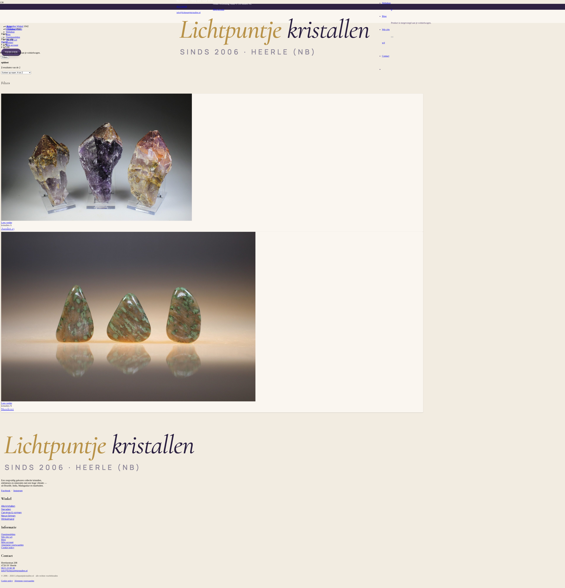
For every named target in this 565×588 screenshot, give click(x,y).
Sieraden (6, 509)
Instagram (18, 490)
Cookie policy (7, 547)
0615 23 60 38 (8, 568)
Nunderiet (7, 409)
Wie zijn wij (6, 537)
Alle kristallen (8, 506)
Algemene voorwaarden (12, 545)
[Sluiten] (1, 56)
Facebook (5, 490)
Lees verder (6, 222)
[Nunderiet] (128, 400)
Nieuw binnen (8, 515)
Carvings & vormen (11, 512)
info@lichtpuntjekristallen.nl (14, 570)
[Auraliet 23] (96, 220)
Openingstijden (8, 534)
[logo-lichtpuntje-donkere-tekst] (276, 60)
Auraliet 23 (7, 228)
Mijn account (7, 542)
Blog (3, 539)
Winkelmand (7, 519)
